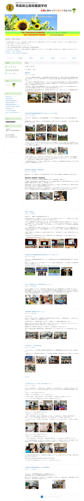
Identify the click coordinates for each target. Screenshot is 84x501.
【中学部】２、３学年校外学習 (34, 345)
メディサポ (9, 85)
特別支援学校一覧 (9, 108)
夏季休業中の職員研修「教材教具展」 (35, 170)
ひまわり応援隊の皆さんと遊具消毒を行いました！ (38, 284)
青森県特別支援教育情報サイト (12, 100)
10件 (34, 69)
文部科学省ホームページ (11, 96)
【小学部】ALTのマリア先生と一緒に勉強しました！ (39, 383)
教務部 (34, 286)
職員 (34, 74)
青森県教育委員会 (9, 98)
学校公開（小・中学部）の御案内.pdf (13, 51)
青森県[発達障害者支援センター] (12, 104)
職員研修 (27, 73)
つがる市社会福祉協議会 (11, 110)
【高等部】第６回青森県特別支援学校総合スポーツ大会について (42, 254)
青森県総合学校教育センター (12, 102)
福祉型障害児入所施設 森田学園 (12, 106)
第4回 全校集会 (29, 212)
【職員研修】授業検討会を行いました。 (35, 311)
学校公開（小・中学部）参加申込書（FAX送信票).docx (17, 53)
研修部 (34, 171)
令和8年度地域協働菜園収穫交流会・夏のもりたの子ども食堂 (41, 113)
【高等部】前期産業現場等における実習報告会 (37, 467)
